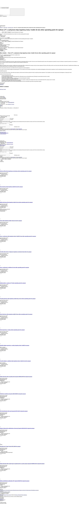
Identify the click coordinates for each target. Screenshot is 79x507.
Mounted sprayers (16, 490)
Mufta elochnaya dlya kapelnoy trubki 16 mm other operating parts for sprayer (16, 202)
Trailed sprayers (2, 490)
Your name (12, 118)
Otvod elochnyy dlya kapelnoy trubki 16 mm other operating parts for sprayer (16, 314)
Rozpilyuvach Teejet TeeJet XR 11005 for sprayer (10, 446)
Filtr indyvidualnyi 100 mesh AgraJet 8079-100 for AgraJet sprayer (14, 411)
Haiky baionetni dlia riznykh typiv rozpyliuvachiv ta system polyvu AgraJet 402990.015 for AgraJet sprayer (22, 463)
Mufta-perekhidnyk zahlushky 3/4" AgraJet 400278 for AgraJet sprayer (14, 480)
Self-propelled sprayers (9, 490)
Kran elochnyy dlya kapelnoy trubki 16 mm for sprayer (11, 186)
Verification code (16, 126)
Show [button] (7, 102)
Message (11, 124)
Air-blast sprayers (28, 490)
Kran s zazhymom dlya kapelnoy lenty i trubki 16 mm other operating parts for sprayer (18, 236)
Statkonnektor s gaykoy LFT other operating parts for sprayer (13, 283)
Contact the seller (3, 45)
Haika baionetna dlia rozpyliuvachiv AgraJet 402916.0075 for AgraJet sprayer (16, 376)
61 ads (4, 97)
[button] (39, 21)
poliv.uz (1, 105)
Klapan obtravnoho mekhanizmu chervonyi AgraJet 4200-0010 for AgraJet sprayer (17, 428)
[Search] (17, 12)
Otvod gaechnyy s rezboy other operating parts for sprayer (12, 329)
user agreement (19, 128)
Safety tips (1, 84)
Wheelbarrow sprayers (35, 490)
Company (11, 119)
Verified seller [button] (2, 96)
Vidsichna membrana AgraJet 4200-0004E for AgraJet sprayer (13, 393)
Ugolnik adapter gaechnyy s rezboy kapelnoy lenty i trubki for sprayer (14, 345)
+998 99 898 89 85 (11, 102)
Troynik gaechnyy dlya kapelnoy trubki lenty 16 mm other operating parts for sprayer (17, 298)
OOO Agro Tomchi (3, 89)
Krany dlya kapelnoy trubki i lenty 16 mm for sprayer (11, 220)
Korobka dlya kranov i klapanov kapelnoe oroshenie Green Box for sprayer (15, 251)
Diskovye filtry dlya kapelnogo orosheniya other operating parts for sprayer (16, 171)
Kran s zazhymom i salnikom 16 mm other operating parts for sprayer (14, 267)
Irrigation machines (22, 490)
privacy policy (13, 128)
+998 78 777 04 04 (11, 104)
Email (11, 122)
